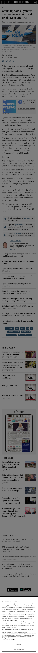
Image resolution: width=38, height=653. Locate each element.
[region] (19, 624)
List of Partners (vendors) (9, 639)
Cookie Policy (13, 620)
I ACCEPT (19, 644)
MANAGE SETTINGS (19, 649)
